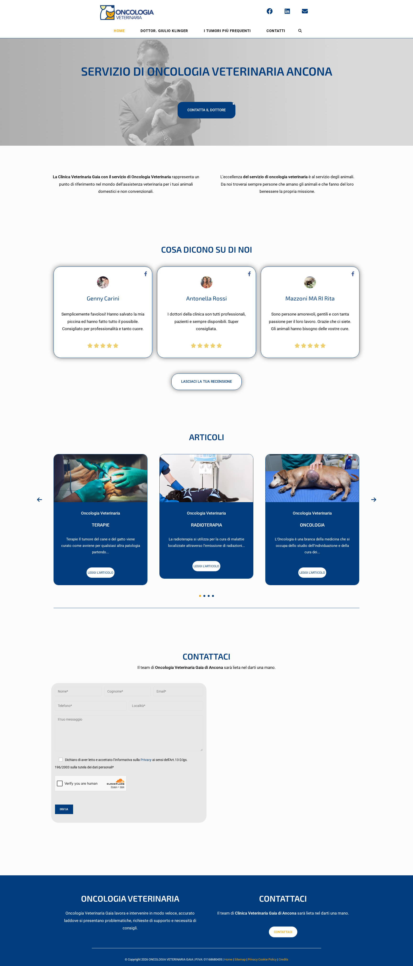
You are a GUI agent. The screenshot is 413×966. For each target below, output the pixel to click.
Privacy (146, 760)
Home (228, 959)
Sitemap (240, 959)
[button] (200, 596)
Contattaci (283, 932)
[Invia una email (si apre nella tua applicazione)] (305, 11)
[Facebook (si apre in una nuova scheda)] (270, 11)
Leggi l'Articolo (100, 572)
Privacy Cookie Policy (262, 959)
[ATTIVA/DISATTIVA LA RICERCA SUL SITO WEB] (300, 31)
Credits (283, 959)
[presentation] (39, 499)
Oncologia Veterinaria (100, 513)
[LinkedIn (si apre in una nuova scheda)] (287, 11)
